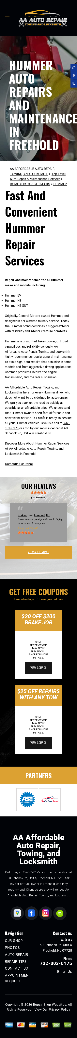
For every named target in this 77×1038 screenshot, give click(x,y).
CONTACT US (16, 968)
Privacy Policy (59, 1009)
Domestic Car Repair (19, 464)
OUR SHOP (14, 940)
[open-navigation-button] (7, 18)
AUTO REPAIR (16, 954)
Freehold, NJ (42, 515)
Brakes (22, 515)
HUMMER (60, 184)
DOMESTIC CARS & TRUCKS (30, 184)
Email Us (64, 971)
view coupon (38, 667)
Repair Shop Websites (49, 1004)
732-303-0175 (31, 872)
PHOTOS (12, 947)
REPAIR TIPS (16, 961)
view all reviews (38, 552)
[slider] (38, 492)
